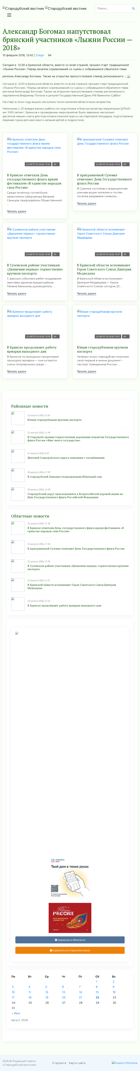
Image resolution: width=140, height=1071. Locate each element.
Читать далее (16, 211)
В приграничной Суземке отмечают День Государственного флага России (104, 179)
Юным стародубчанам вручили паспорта (102, 349)
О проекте (59, 1063)
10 (13, 992)
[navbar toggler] (9, 15)
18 (30, 997)
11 (30, 992)
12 (46, 992)
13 (63, 992)
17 (13, 997)
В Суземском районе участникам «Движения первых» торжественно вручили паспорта (35, 269)
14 (80, 992)
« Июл (16, 1013)
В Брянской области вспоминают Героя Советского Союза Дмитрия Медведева (104, 269)
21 (80, 997)
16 (114, 992)
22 (97, 997)
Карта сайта (77, 1063)
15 (97, 992)
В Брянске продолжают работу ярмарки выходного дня (32, 349)
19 (46, 997)
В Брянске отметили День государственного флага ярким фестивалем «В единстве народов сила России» (34, 181)
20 (64, 997)
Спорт (40, 55)
